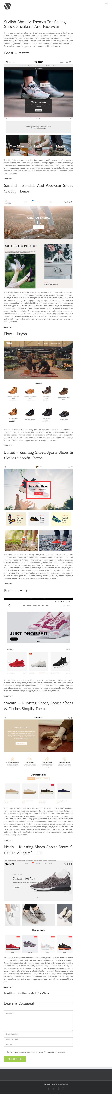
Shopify (34, 993)
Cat (7, 993)
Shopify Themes (43, 993)
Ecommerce (27, 993)
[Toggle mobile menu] (106, 4)
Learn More (8, 179)
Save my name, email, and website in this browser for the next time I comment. (36, 1052)
